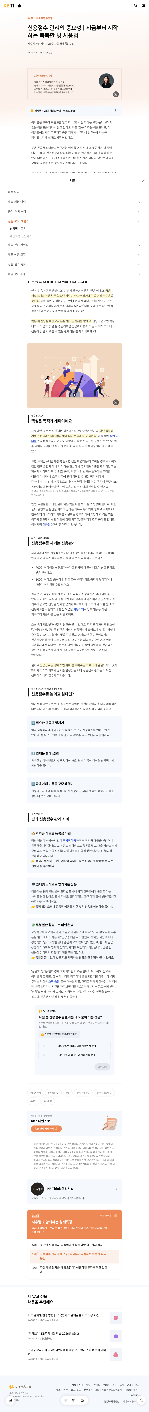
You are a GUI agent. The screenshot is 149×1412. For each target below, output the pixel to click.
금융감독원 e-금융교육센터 (62, 1152)
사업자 (137, 1384)
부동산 (106, 1384)
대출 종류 (13, 192)
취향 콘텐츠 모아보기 (112, 1389)
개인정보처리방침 (110, 1401)
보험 (122, 1384)
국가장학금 (69, 841)
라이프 (97, 1384)
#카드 (33, 1101)
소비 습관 (54, 982)
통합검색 (135, 5)
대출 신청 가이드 (18, 245)
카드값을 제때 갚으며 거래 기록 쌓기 (77, 1055)
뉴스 (58, 1389)
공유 (82, 1400)
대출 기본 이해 (17, 202)
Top (141, 1400)
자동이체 (78, 609)
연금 (129, 1384)
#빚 (67, 1092)
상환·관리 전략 (17, 264)
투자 (81, 1384)
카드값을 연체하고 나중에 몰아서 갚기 (77, 1046)
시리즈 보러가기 (105, 1215)
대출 (88, 1384)
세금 (114, 1384)
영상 (65, 1389)
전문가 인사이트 (91, 1389)
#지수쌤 (48, 1101)
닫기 (143, 180)
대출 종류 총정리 (44, 18)
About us (135, 1395)
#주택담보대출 (104, 1092)
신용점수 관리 (18, 229)
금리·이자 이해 (17, 212)
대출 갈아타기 (16, 274)
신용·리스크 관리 (18, 221)
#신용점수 (53, 1092)
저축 (74, 1384)
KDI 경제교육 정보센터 (90, 1152)
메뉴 (10, 1400)
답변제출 (102, 1067)
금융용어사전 (131, 1389)
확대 (116, 94)
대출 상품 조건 (17, 255)
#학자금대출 (83, 1092)
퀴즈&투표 (76, 1389)
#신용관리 (35, 1092)
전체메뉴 (143, 5)
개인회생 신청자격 (21, 236)
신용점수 (48, 525)
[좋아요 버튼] (66, 1400)
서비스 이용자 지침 (131, 1401)
